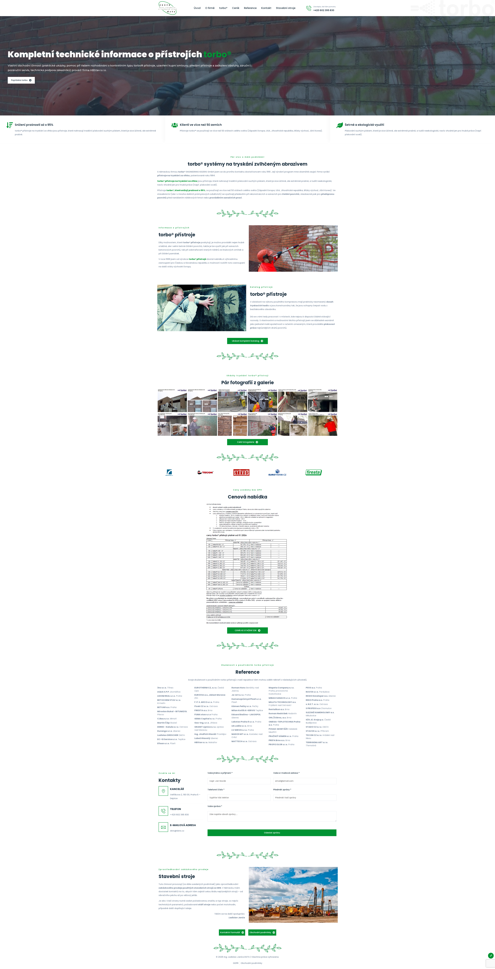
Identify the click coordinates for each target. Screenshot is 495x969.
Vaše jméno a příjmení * (220, 773)
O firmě (209, 8)
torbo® (223, 8)
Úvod (197, 8)
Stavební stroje (285, 8)
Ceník (235, 8)
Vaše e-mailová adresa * (286, 773)
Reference (250, 8)
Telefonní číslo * (216, 790)
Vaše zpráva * (215, 806)
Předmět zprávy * (282, 790)
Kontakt (266, 8)
